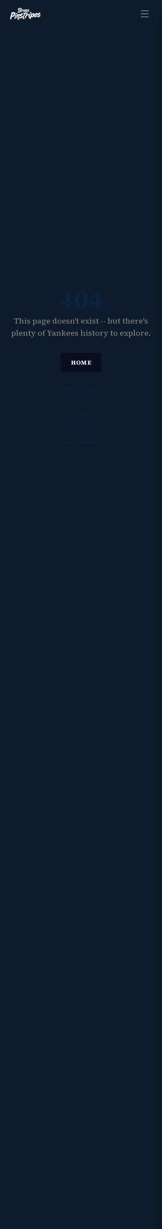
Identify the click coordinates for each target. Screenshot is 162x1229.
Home (81, 362)
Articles (81, 388)
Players (80, 415)
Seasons (81, 442)
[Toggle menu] (144, 13)
